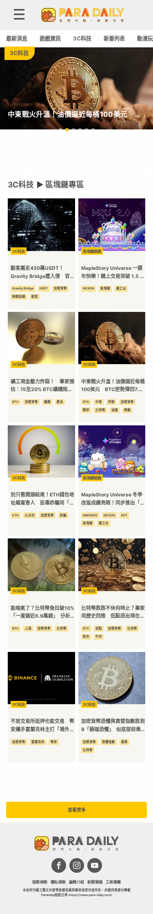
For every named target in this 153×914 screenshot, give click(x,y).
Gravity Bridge (22, 288)
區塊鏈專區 (64, 184)
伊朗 (111, 402)
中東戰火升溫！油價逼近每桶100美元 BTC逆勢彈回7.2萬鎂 (113, 386)
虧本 (60, 402)
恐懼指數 (108, 742)
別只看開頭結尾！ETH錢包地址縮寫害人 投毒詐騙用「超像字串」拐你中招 (42, 499)
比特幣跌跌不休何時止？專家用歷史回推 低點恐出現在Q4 (113, 612)
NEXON (88, 288)
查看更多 (77, 810)
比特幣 (100, 410)
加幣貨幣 (44, 628)
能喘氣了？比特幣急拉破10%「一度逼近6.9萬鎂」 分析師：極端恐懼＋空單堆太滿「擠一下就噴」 (42, 612)
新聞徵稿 (95, 882)
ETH (15, 515)
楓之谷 (121, 288)
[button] (60, 129)
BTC (15, 402)
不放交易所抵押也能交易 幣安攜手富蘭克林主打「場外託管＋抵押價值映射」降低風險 (42, 725)
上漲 (28, 628)
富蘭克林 (37, 742)
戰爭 (86, 410)
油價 (114, 410)
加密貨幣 (60, 288)
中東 (98, 402)
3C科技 (82, 38)
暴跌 (124, 742)
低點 (98, 628)
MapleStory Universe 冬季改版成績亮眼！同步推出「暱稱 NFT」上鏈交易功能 (113, 499)
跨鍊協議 (18, 296)
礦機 (47, 402)
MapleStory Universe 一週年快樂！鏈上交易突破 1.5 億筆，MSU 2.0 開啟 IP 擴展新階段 (113, 272)
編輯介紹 (76, 882)
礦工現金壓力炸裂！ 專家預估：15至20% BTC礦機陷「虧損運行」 (42, 386)
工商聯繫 (113, 882)
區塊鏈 (105, 288)
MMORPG (90, 515)
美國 (127, 410)
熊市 (86, 636)
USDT (44, 288)
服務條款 (40, 882)
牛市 (98, 636)
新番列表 (114, 38)
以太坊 (30, 515)
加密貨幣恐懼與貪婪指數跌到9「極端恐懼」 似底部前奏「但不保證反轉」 (113, 725)
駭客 (34, 296)
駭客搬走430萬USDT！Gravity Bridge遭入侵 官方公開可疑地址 (43, 272)
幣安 (54, 742)
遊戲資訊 (50, 38)
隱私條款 (58, 882)
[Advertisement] (76, 154)
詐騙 (63, 515)
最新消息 (16, 38)
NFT (124, 515)
